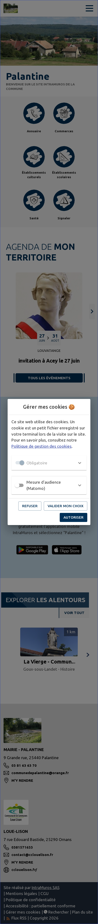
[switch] (17, 485)
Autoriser (73, 517)
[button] (49, 462)
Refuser (30, 506)
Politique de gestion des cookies (41, 446)
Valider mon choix (65, 506)
